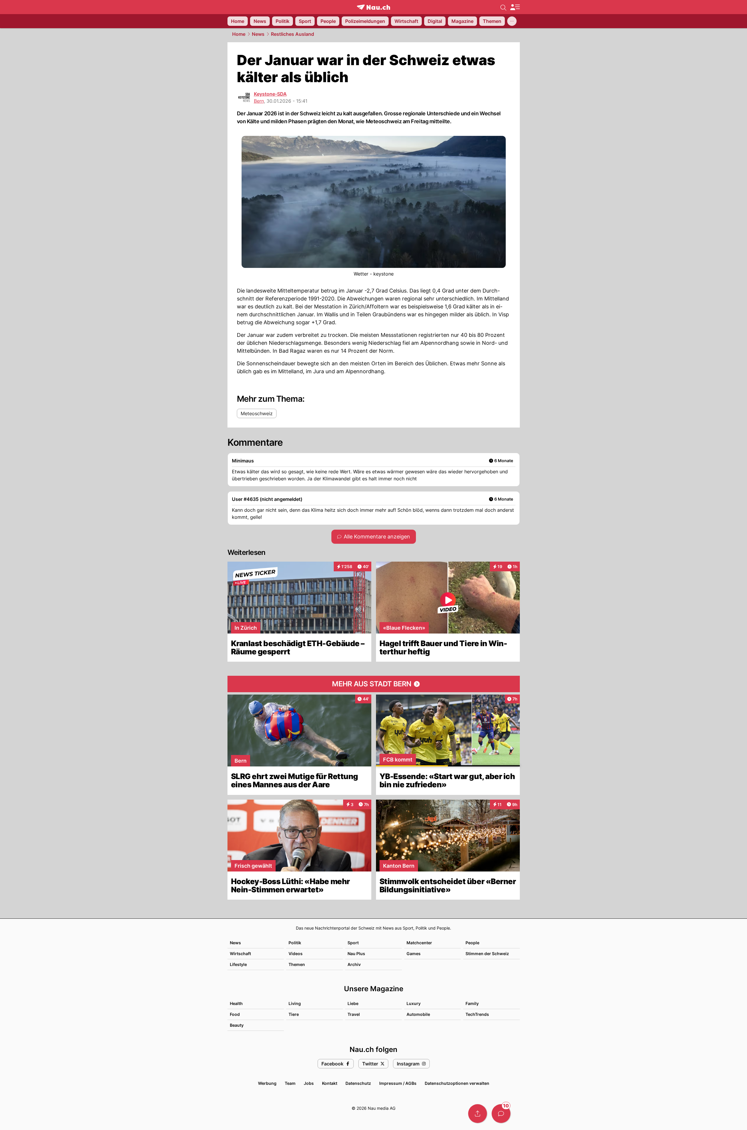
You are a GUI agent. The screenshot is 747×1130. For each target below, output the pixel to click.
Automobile (418, 1014)
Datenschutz (358, 1083)
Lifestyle (238, 964)
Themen (297, 964)
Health (236, 1003)
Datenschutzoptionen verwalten (457, 1083)
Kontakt (329, 1083)
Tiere (294, 1014)
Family (472, 1003)
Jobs (309, 1083)
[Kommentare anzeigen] (501, 1113)
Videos (296, 953)
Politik (295, 942)
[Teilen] (477, 1113)
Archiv (354, 964)
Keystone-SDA (270, 94)
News (258, 34)
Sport (353, 942)
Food (235, 1014)
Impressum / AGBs (398, 1083)
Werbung (267, 1083)
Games (414, 953)
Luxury (414, 1003)
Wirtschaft (240, 953)
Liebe (353, 1003)
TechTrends (477, 1014)
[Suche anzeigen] (503, 7)
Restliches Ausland (292, 34)
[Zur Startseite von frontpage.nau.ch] (373, 7)
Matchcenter (419, 942)
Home (238, 34)
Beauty (237, 1025)
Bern (259, 101)
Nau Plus (356, 953)
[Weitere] (512, 21)
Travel (354, 1014)
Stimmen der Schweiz (487, 953)
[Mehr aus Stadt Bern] (373, 684)
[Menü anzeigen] (515, 7)
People (472, 942)
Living (295, 1003)
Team (290, 1083)
